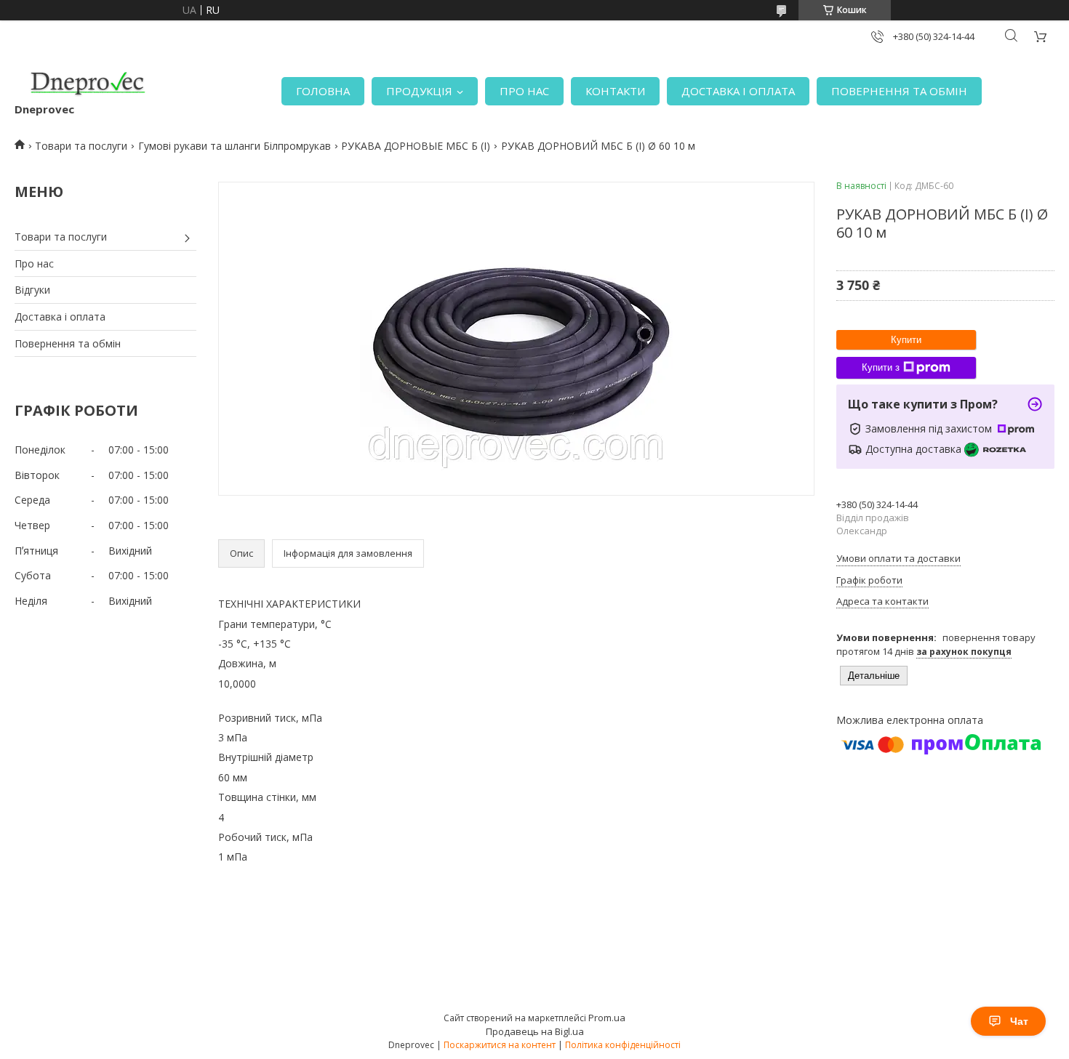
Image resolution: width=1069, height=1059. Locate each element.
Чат (1019, 1021)
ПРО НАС (524, 91)
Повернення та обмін (68, 343)
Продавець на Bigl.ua (535, 1031)
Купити (906, 339)
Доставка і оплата (60, 316)
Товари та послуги (81, 146)
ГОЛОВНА (323, 91)
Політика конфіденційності (623, 1045)
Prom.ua (606, 1017)
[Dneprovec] (87, 83)
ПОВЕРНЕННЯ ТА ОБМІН (899, 91)
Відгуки (32, 290)
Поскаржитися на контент (500, 1045)
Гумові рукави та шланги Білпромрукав (234, 146)
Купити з (881, 367)
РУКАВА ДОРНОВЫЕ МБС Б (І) (415, 146)
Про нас (34, 263)
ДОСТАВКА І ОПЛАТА (738, 91)
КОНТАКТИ (615, 91)
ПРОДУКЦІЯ (419, 91)
